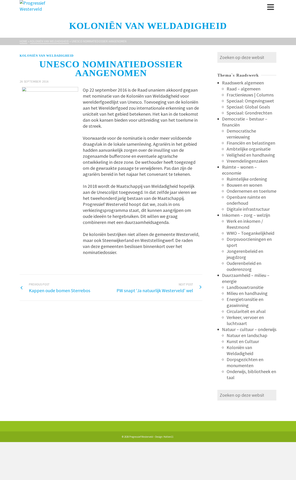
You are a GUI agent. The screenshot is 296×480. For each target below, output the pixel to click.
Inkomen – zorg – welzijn (246, 215)
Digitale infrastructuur (248, 209)
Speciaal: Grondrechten (249, 113)
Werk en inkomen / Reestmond (245, 224)
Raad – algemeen (243, 89)
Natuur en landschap (247, 335)
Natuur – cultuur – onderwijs (249, 329)
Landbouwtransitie (245, 287)
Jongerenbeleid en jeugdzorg (245, 254)
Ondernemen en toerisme (251, 191)
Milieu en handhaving (247, 293)
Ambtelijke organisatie (249, 149)
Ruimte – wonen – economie (239, 170)
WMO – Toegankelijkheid (250, 233)
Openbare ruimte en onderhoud (246, 200)
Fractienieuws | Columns (250, 95)
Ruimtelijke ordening (247, 179)
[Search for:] (246, 57)
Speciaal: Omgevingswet (250, 101)
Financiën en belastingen (251, 143)
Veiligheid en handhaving (251, 155)
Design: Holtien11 (164, 436)
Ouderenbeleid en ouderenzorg (244, 266)
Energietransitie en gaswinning (245, 302)
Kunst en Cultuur (243, 341)
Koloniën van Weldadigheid (47, 55)
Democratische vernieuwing (241, 134)
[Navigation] (270, 7)
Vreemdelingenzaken (247, 161)
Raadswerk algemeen (243, 83)
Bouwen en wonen (244, 185)
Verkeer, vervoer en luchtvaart (245, 320)
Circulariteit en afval (246, 311)
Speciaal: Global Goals (248, 107)
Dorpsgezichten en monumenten (245, 362)
